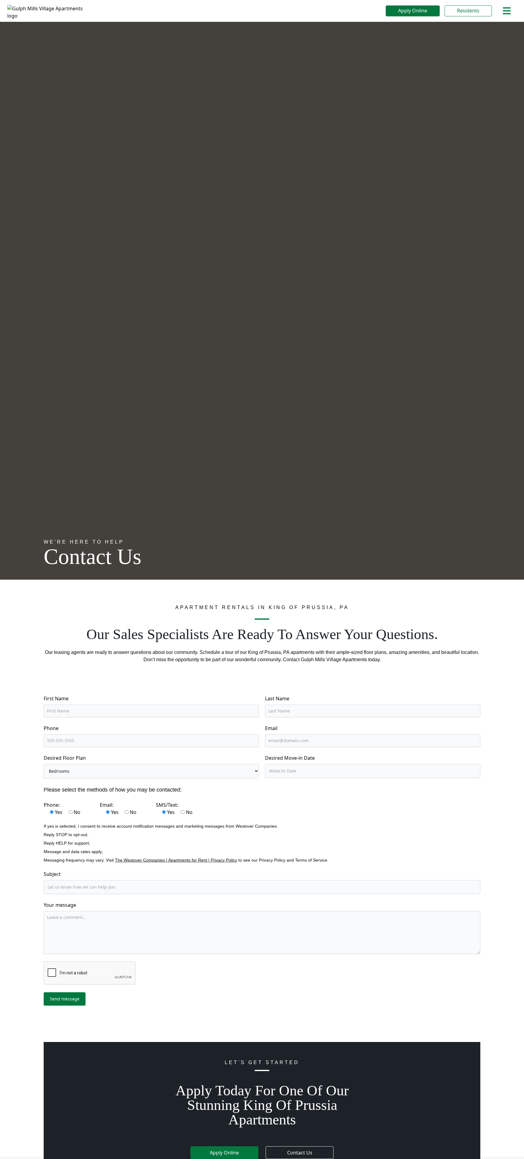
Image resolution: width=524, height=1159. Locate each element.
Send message (64, 999)
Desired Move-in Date (290, 758)
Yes (58, 812)
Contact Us (299, 1152)
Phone (51, 728)
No (77, 812)
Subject (52, 874)
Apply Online (412, 10)
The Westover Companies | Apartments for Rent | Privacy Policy (176, 860)
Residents (468, 10)
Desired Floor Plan (65, 758)
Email (271, 728)
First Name (56, 698)
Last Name (277, 698)
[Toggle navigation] (507, 10)
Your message (60, 905)
